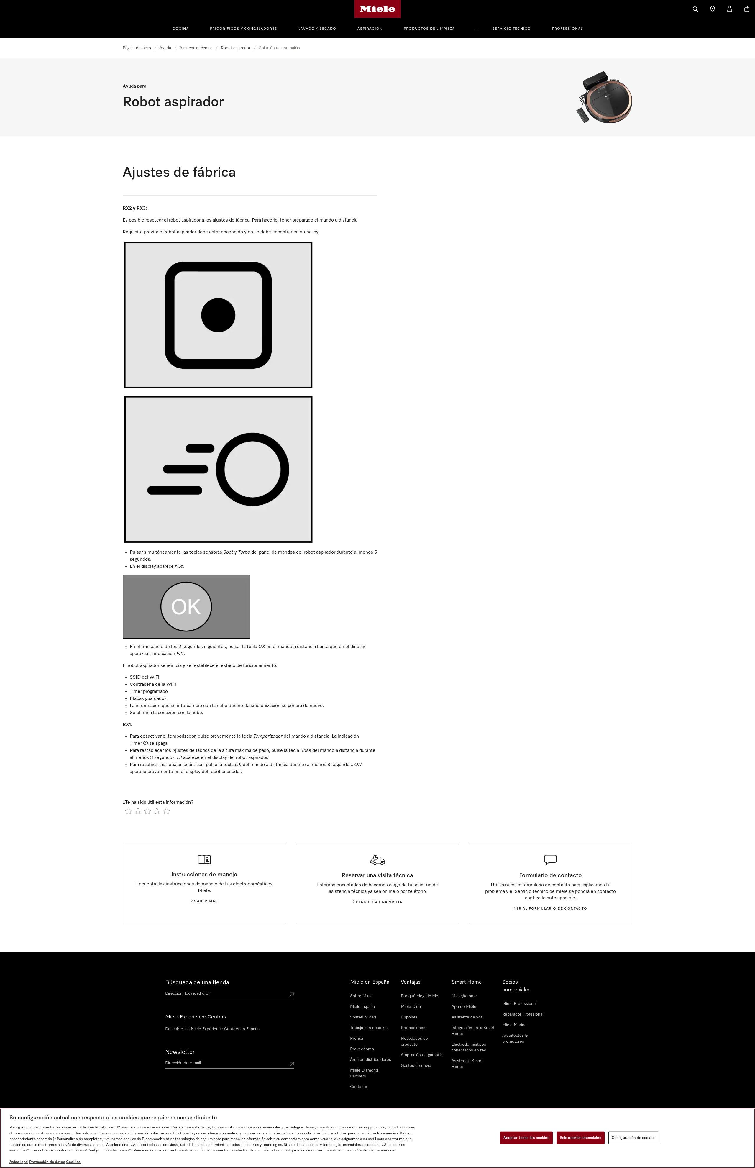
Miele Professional (519, 1004)
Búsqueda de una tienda (197, 982)
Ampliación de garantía (421, 1055)
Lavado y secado (317, 29)
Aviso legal (18, 1162)
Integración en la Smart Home (473, 1031)
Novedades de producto (414, 1041)
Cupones (409, 1017)
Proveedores (362, 1049)
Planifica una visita (379, 902)
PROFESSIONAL (567, 29)
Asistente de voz (467, 1017)
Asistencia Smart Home (467, 1064)
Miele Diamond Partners (364, 1073)
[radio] (128, 810)
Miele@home (464, 996)
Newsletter (180, 1052)
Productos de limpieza (429, 29)
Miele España (362, 1007)
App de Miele (464, 1007)
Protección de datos (47, 1162)
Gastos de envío (416, 1066)
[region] (377, 1138)
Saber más (206, 901)
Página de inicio (137, 48)
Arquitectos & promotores (515, 1039)
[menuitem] (184, 28)
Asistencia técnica (196, 48)
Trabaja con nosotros (369, 1028)
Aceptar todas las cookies (526, 1138)
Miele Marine (514, 1025)
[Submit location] (291, 994)
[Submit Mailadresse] (291, 1064)
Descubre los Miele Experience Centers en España (212, 1029)
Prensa (356, 1038)
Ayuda (165, 48)
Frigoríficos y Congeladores (243, 29)
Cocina (181, 29)
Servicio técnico (511, 29)
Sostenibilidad (363, 1017)
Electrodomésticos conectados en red (469, 1047)
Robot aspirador (235, 48)
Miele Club (411, 1007)
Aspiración (370, 29)
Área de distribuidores (370, 1060)
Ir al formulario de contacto (552, 909)
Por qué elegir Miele (419, 996)
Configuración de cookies (634, 1138)
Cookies (73, 1162)
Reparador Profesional (522, 1014)
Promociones (413, 1028)
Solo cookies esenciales (580, 1138)
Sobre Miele (361, 996)
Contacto (358, 1087)
